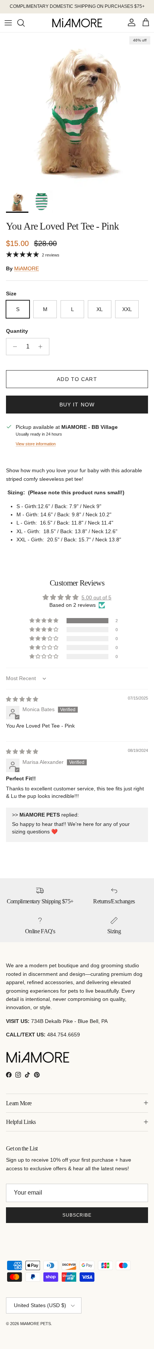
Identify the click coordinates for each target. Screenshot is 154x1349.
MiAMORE (26, 268)
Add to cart (77, 379)
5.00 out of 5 (96, 597)
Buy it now (77, 405)
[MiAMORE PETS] (77, 22)
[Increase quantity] (42, 346)
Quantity (17, 331)
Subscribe (77, 1215)
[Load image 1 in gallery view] (77, 110)
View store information (36, 444)
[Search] (24, 23)
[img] (22, 699)
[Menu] (8, 23)
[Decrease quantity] (12, 346)
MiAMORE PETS (35, 1323)
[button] (44, 620)
